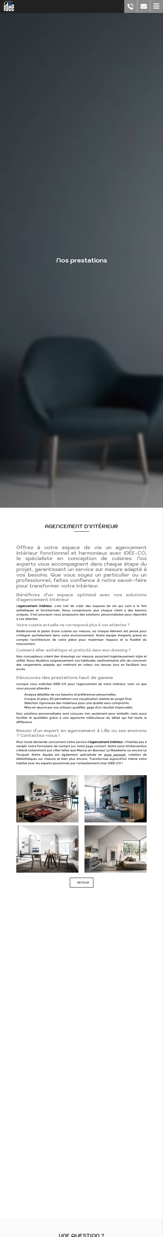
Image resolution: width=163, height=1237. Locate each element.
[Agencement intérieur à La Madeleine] (47, 798)
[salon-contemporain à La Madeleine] (115, 849)
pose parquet (114, 754)
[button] (156, 6)
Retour (82, 882)
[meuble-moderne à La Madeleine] (47, 849)
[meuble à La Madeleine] (115, 798)
